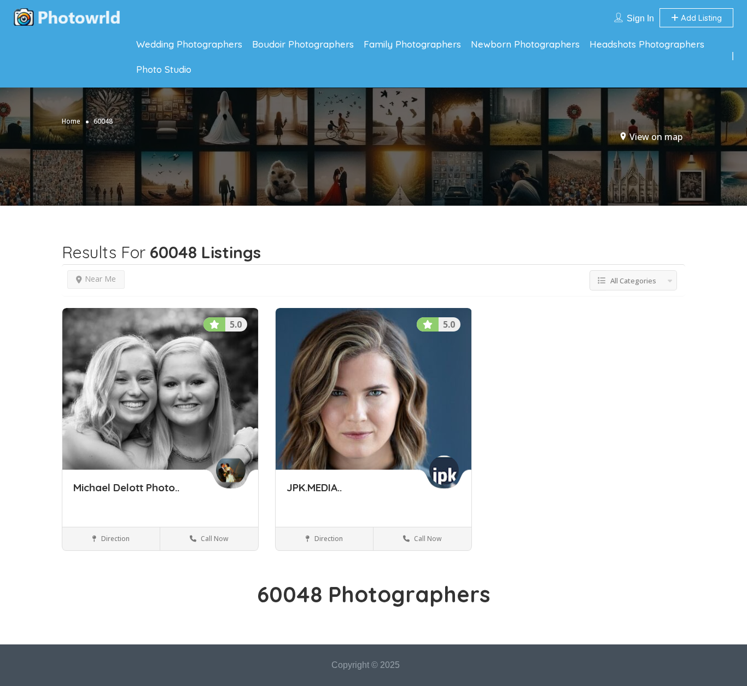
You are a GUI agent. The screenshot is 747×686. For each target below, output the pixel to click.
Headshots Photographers (647, 44)
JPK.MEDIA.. (314, 487)
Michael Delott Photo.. (126, 487)
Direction (115, 538)
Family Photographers (412, 44)
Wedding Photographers (189, 44)
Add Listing (700, 18)
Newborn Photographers (525, 44)
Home (71, 121)
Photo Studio (163, 69)
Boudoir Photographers (303, 44)
